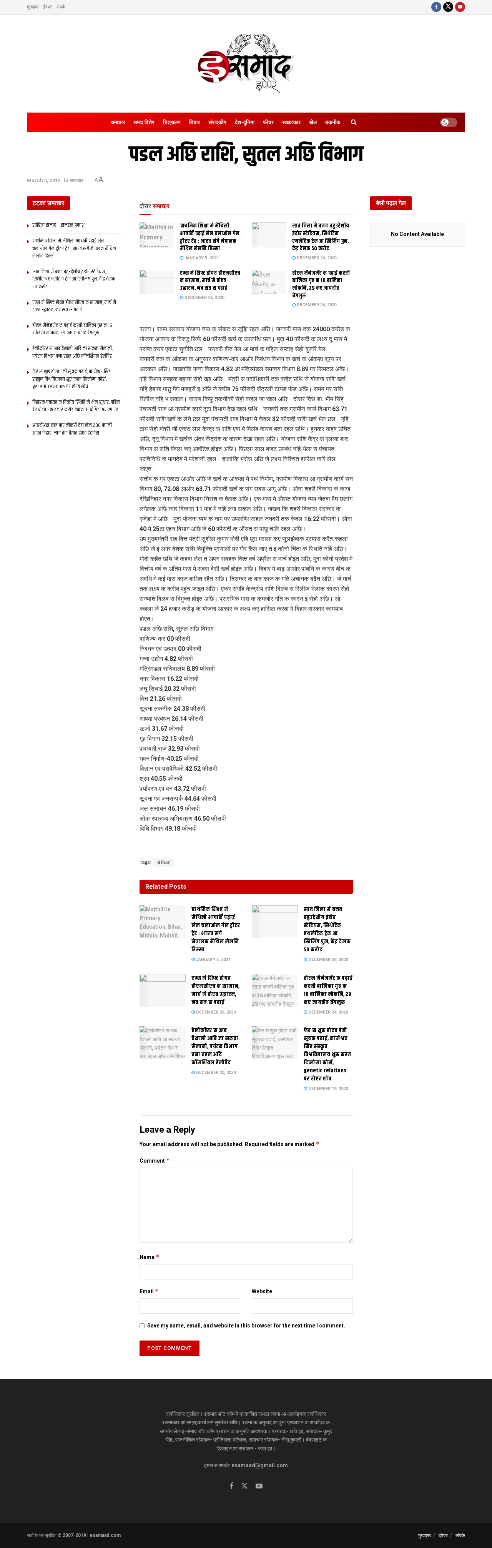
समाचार (118, 122)
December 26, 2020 (316, 258)
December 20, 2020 (215, 1072)
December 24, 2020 (316, 304)
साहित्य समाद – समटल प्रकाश (58, 225)
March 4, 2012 (43, 180)
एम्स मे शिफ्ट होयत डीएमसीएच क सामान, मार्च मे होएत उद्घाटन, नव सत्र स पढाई (210, 280)
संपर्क (61, 7)
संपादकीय (217, 122)
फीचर (268, 122)
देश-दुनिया (244, 122)
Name (150, 1257)
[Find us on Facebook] (436, 7)
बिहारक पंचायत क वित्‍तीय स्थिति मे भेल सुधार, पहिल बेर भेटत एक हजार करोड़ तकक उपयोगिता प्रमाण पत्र (76, 406)
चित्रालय (172, 122)
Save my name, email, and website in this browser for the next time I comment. (246, 1325)
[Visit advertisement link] (246, 846)
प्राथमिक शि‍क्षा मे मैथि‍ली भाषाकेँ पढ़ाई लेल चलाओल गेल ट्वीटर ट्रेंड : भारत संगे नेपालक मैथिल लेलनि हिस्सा (209, 237)
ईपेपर (47, 7)
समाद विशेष (144, 122)
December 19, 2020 (327, 1088)
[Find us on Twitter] (448, 7)
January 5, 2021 (201, 258)
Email (149, 1291)
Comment (155, 1160)
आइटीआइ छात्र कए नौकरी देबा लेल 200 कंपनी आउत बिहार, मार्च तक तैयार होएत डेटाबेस (72, 429)
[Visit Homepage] (246, 63)
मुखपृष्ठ (32, 7)
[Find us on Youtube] (460, 7)
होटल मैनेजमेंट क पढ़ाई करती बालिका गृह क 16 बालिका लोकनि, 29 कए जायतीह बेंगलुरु (321, 284)
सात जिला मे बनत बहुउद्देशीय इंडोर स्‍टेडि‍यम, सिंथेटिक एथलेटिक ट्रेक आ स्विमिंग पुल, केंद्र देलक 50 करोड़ (320, 237)
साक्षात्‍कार (291, 122)
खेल (313, 122)
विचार (194, 122)
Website (262, 1291)
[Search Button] (354, 122)
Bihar (163, 862)
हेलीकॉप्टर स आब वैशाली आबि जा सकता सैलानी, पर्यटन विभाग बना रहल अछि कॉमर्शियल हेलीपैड (214, 1046)
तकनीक (332, 122)
